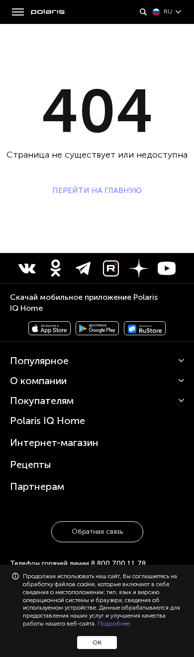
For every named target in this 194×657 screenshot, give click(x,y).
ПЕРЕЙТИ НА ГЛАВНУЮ (97, 190)
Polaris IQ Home (47, 421)
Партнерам (37, 486)
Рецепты (30, 464)
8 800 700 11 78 (118, 563)
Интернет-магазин (54, 442)
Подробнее (113, 623)
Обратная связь (97, 531)
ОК (97, 642)
